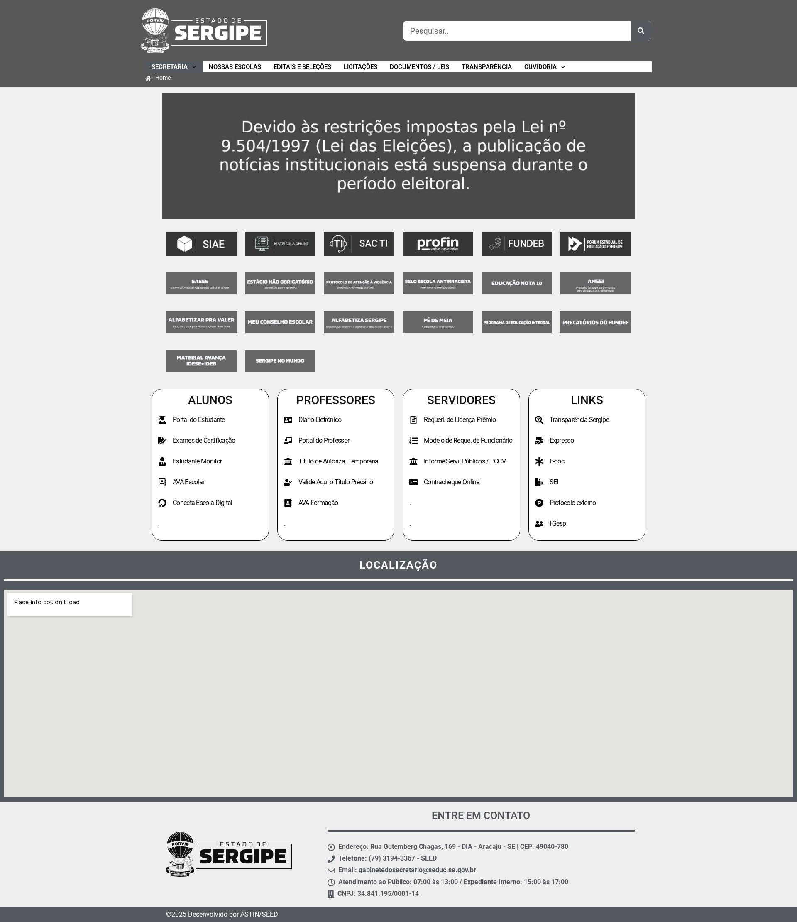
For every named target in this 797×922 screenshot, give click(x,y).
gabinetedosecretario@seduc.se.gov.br (417, 870)
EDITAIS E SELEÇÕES (302, 67)
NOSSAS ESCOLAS (235, 67)
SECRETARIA (170, 67)
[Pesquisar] (641, 31)
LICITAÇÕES (360, 67)
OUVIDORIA (540, 67)
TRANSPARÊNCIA (487, 67)
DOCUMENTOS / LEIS (419, 67)
